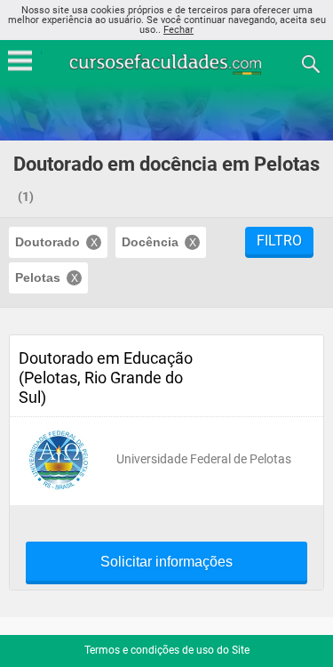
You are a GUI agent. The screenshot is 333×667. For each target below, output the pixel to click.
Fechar (178, 30)
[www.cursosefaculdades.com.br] (167, 63)
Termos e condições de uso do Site (167, 650)
